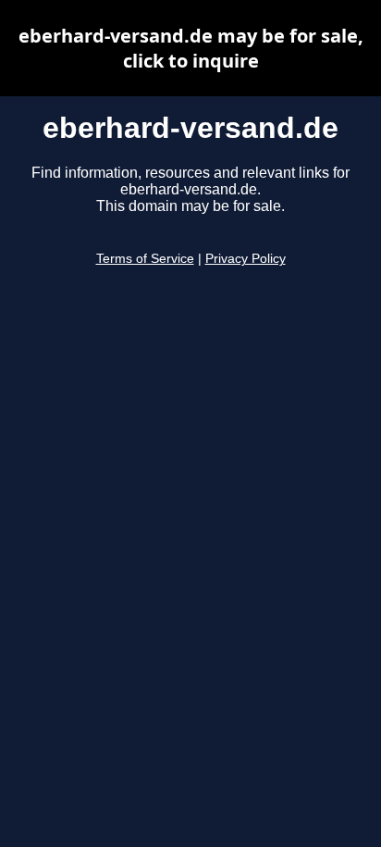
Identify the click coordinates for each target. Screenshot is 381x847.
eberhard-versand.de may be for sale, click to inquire (190, 48)
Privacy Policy (245, 259)
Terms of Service (145, 259)
